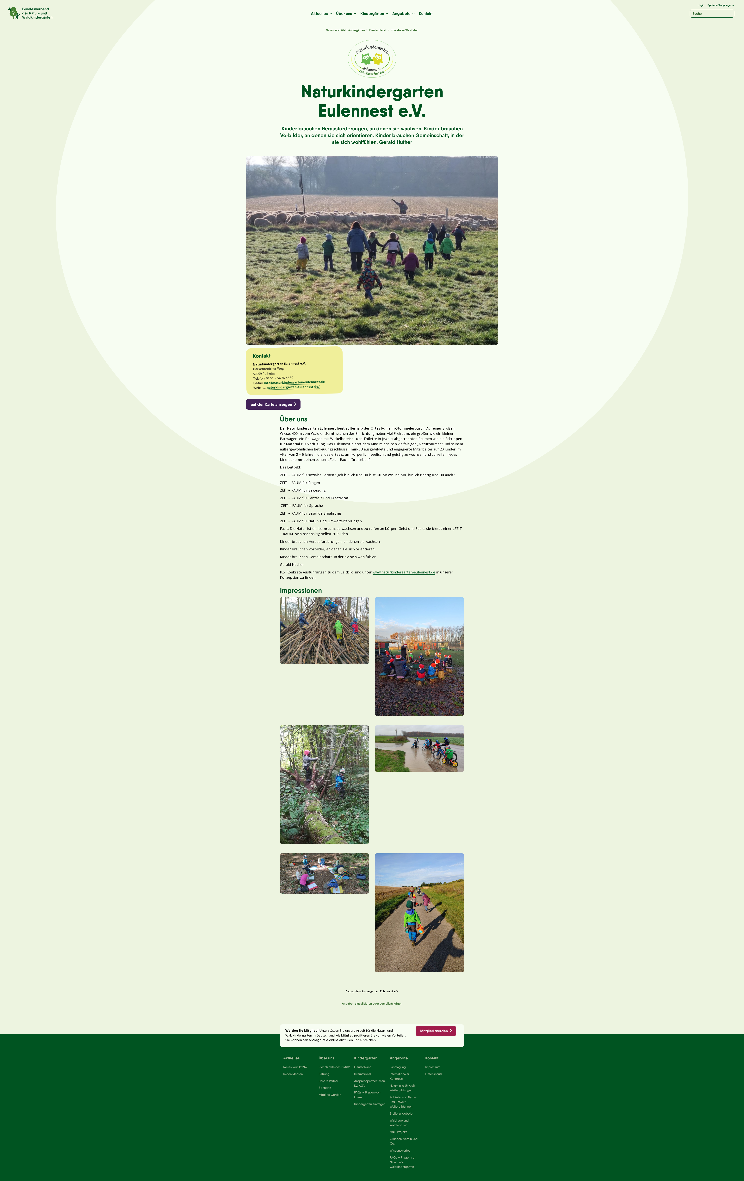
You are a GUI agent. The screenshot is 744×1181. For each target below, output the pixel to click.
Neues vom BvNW (295, 1067)
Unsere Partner (328, 1081)
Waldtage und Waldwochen (399, 1122)
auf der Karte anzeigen (271, 404)
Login (701, 5)
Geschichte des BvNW (334, 1067)
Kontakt (426, 13)
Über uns (344, 13)
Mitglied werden (434, 1031)
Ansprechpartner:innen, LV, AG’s (370, 1083)
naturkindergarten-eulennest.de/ (293, 387)
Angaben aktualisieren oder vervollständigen (372, 1003)
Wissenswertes (400, 1150)
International (362, 1074)
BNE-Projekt (398, 1132)
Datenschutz (433, 1074)
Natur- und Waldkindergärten (345, 30)
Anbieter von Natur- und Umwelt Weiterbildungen (403, 1102)
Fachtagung (398, 1067)
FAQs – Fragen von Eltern (367, 1094)
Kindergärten (372, 13)
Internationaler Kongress (399, 1076)
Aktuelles (319, 13)
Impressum (432, 1067)
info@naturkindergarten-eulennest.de (294, 382)
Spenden (325, 1088)
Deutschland (377, 30)
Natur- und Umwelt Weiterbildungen (402, 1088)
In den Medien (293, 1074)
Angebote (401, 13)
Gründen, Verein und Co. (404, 1141)
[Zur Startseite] (30, 13)
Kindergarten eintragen (369, 1104)
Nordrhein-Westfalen (404, 30)
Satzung (324, 1074)
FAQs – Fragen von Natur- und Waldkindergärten (403, 1162)
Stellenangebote (401, 1113)
